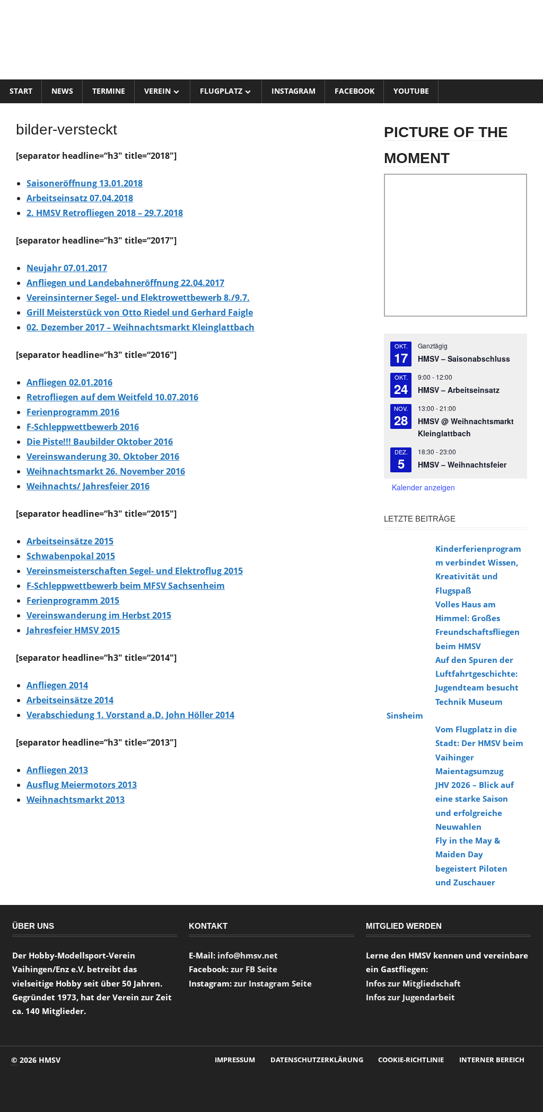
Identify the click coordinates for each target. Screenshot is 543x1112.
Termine (108, 91)
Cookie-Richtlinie (411, 1059)
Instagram (294, 91)
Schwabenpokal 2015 (71, 556)
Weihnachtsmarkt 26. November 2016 (106, 471)
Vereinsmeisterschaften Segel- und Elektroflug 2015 (135, 571)
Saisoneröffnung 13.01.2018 (85, 183)
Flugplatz (221, 91)
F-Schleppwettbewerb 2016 (83, 427)
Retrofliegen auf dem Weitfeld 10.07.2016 (112, 397)
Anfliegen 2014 (57, 685)
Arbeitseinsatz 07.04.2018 (80, 198)
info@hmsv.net (247, 955)
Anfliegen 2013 (57, 770)
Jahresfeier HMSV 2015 (73, 630)
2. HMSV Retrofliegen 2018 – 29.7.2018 (105, 213)
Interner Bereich (491, 1059)
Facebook (354, 91)
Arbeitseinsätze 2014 (70, 700)
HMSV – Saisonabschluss (464, 358)
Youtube (411, 91)
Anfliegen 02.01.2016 (69, 382)
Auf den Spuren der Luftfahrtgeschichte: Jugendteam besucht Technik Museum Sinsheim (453, 687)
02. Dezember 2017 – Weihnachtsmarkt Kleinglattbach (141, 327)
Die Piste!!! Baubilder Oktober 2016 (100, 441)
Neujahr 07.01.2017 (67, 268)
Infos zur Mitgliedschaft (413, 983)
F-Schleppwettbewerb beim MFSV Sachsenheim (126, 585)
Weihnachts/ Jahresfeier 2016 (88, 486)
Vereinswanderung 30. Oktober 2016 (103, 456)
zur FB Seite (254, 969)
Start (21, 91)
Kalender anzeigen (423, 487)
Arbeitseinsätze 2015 (70, 541)
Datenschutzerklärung (316, 1059)
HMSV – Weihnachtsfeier (462, 464)
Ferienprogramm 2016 (73, 412)
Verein (157, 91)
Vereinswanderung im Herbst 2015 (99, 615)
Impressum (235, 1059)
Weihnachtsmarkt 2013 (76, 799)
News (62, 91)
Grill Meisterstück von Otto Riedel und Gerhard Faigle (140, 312)
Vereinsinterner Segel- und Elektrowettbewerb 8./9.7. (138, 297)
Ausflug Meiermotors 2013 (82, 785)
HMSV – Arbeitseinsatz (459, 389)
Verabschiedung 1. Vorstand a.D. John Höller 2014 (130, 715)
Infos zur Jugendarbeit (410, 997)
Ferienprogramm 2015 (73, 600)
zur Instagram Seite (273, 983)
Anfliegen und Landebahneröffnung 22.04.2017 (125, 283)
